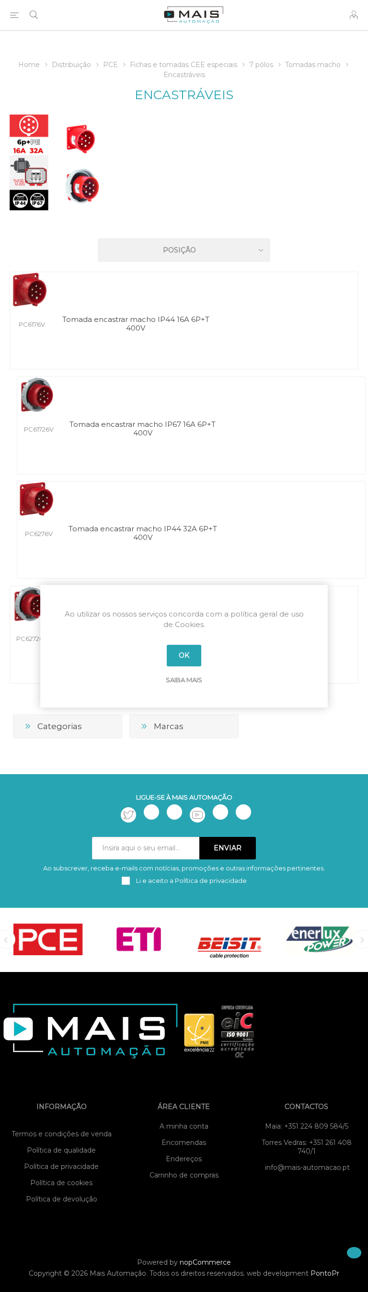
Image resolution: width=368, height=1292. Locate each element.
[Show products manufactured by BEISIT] (229, 939)
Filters (186, 222)
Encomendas (183, 1142)
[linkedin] (220, 812)
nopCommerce (205, 1262)
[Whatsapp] (243, 812)
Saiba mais (184, 680)
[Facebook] (151, 812)
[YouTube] (197, 815)
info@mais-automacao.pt (307, 1167)
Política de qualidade (61, 1150)
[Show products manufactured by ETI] (138, 939)
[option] (48, 939)
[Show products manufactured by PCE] (48, 939)
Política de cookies (61, 1182)
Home (29, 64)
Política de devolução (61, 1199)
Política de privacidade (61, 1166)
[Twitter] (128, 815)
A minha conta (184, 1126)
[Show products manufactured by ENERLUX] (320, 939)
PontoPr (324, 1273)
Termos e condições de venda (62, 1134)
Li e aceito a (191, 880)
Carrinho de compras (184, 1175)
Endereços (184, 1159)
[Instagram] (174, 812)
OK (184, 655)
